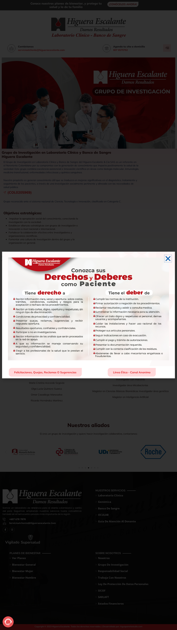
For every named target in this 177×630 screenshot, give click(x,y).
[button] (168, 258)
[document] (88, 315)
